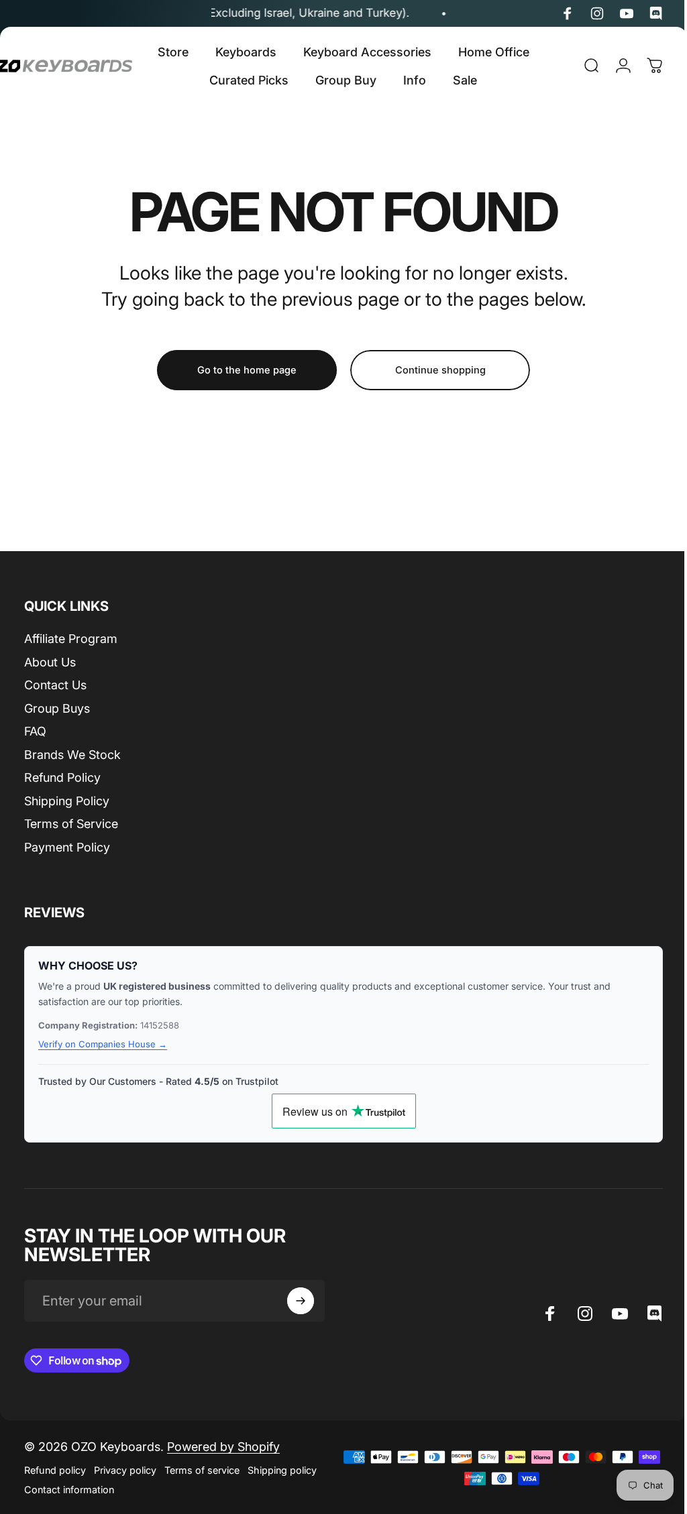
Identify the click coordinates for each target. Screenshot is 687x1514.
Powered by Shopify (223, 1447)
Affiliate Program (70, 639)
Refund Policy (62, 777)
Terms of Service (71, 824)
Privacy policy (125, 1470)
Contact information (69, 1489)
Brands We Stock (72, 755)
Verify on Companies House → (102, 1044)
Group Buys (57, 708)
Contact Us (55, 685)
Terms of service (202, 1470)
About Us (50, 662)
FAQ (35, 731)
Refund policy (55, 1470)
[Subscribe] (300, 1300)
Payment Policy (67, 847)
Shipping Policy (66, 801)
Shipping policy (282, 1470)
